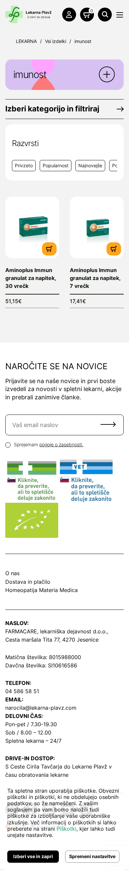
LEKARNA (26, 41)
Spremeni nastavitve (92, 856)
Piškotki (66, 828)
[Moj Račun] (69, 14)
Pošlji (108, 424)
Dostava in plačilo (27, 581)
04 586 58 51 (22, 691)
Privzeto (24, 165)
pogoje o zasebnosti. (61, 444)
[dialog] (64, 823)
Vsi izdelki (55, 41)
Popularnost (55, 165)
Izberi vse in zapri (33, 856)
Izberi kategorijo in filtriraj (52, 108)
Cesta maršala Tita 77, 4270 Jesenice (52, 639)
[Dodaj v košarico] (49, 248)
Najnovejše (90, 165)
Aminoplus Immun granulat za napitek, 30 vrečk (30, 278)
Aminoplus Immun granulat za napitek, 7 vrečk (95, 278)
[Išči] (105, 14)
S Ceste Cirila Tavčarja (33, 766)
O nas (12, 573)
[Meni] (120, 15)
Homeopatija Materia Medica (41, 590)
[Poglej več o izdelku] (32, 227)
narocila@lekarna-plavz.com (40, 707)
